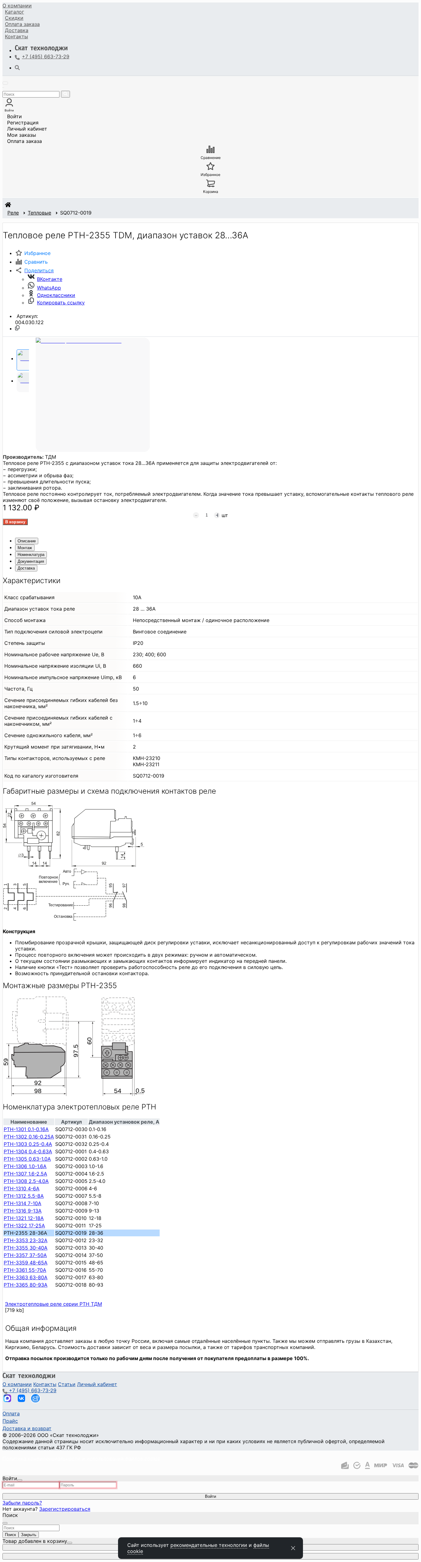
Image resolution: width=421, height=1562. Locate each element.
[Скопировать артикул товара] (17, 327)
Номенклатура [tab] (31, 554)
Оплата (22, 24)
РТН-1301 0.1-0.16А (26, 1129)
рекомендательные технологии (208, 1545)
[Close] (19, 1480)
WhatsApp (49, 288)
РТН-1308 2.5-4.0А (26, 1181)
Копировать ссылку (61, 302)
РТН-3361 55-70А (25, 1270)
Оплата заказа (24, 141)
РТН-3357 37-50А (25, 1255)
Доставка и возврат (26, 1428)
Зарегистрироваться (64, 1509)
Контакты (16, 36)
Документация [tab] (31, 561)
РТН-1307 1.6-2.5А (25, 1174)
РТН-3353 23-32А (25, 1240)
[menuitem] (17, 5)
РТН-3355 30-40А (25, 1248)
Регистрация (23, 122)
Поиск (10, 1534)
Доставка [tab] (26, 568)
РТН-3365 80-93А (25, 1285)
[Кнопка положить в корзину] (15, 522)
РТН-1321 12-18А (24, 1218)
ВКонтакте (49, 279)
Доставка (16, 30)
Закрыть (28, 1534)
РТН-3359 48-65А (25, 1262)
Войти (14, 116)
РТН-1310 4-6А (21, 1188)
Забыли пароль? (22, 1503)
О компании (17, 5)
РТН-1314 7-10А (22, 1203)
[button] (34, 270)
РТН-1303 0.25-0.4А (28, 1144)
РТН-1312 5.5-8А (24, 1196)
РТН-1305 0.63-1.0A (27, 1159)
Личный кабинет (27, 129)
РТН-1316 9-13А (23, 1211)
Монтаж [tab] (25, 547)
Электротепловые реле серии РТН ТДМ (53, 1304)
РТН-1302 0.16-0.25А (29, 1137)
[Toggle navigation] (5, 83)
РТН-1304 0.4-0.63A (28, 1151)
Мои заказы (21, 135)
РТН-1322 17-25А (24, 1225)
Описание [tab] (27, 541)
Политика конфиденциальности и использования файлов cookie (81, 1459)
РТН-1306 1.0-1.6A (25, 1166)
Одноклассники (56, 295)
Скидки (14, 18)
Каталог (14, 12)
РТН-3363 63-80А (25, 1277)
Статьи (67, 1384)
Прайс (10, 1421)
